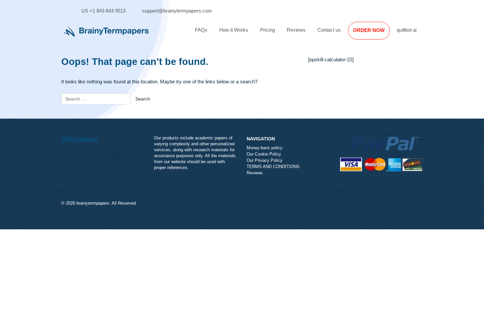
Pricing (267, 30)
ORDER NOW (369, 30)
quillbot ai (407, 30)
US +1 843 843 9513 (103, 11)
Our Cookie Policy (264, 154)
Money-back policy (264, 148)
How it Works (233, 30)
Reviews (296, 30)
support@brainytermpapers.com (177, 11)
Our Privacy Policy (264, 160)
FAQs (201, 30)
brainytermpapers (92, 203)
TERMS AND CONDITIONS (273, 166)
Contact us (329, 30)
